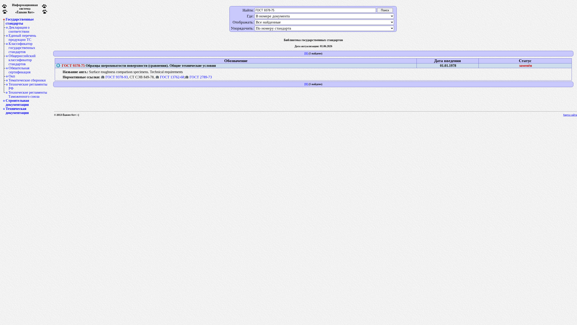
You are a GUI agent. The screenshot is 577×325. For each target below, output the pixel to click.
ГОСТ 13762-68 (172, 77)
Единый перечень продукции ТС (22, 38)
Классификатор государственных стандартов (22, 48)
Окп (12, 76)
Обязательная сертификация (19, 70)
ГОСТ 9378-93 (116, 77)
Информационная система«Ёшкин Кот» (25, 8)
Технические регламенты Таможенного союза (27, 94)
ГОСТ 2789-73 (201, 77)
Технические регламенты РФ (28, 86)
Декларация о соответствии (19, 29)
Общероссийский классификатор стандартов (22, 60)
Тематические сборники (27, 80)
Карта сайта (570, 115)
